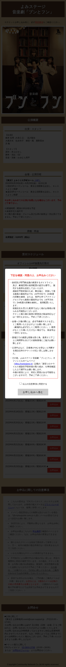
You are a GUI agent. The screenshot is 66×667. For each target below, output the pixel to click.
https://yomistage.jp (23, 363)
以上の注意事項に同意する (34, 384)
